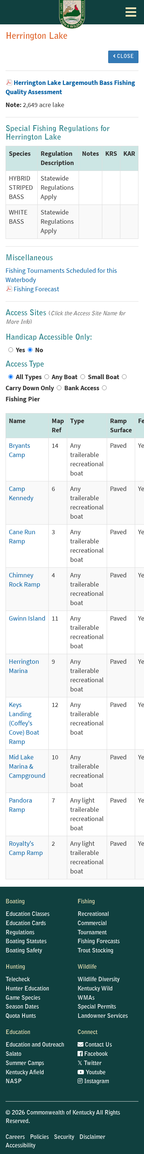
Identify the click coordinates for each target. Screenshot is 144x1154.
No (39, 350)
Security (64, 1137)
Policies (39, 1137)
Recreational (93, 914)
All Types (29, 377)
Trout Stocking (95, 951)
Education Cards (26, 924)
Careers (15, 1137)
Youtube (95, 1073)
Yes (20, 350)
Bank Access (81, 388)
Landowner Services (103, 1016)
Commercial (92, 924)
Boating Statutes (26, 942)
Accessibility (20, 1146)
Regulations (20, 933)
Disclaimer (92, 1137)
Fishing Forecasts (99, 942)
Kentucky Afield (25, 1073)
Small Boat (103, 377)
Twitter (90, 1064)
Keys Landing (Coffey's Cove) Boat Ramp (24, 723)
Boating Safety (24, 951)
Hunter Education (27, 989)
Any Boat (65, 377)
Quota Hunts (21, 1016)
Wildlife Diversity (99, 980)
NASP (14, 1082)
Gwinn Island (27, 618)
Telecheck (18, 980)
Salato (13, 1054)
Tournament (92, 933)
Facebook (95, 1054)
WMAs (86, 998)
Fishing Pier (23, 399)
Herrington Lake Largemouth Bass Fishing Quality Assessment (70, 87)
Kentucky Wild (95, 989)
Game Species (23, 998)
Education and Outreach (35, 1045)
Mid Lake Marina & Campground (27, 766)
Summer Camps (25, 1064)
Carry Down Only (30, 388)
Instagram (96, 1082)
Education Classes (27, 914)
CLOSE (125, 56)
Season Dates (22, 1007)
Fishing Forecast (36, 289)
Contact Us (97, 1045)
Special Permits (97, 1007)
